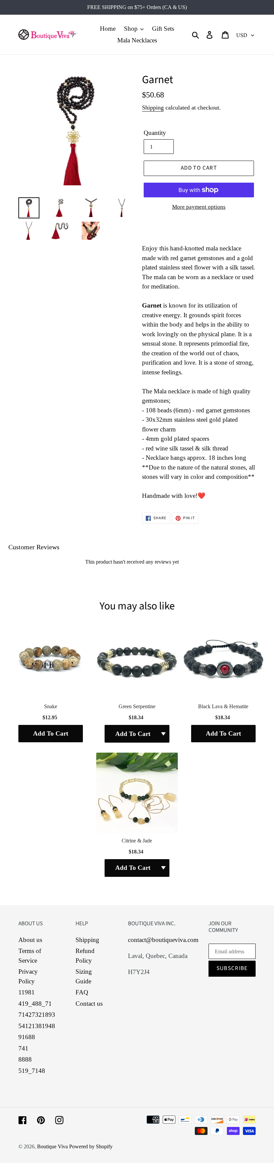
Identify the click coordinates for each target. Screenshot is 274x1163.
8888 (25, 1059)
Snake (50, 706)
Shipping (153, 107)
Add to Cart (50, 733)
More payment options (199, 207)
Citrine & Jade (137, 840)
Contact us (89, 1003)
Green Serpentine (137, 706)
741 (23, 1048)
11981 (26, 992)
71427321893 (36, 1014)
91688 (26, 1036)
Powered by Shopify (91, 1146)
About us (30, 939)
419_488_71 (35, 1003)
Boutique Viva (53, 1146)
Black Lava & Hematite (223, 706)
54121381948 (36, 1025)
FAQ (82, 992)
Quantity (155, 132)
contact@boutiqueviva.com (163, 939)
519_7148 (31, 1070)
